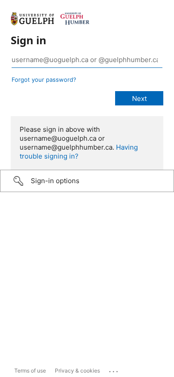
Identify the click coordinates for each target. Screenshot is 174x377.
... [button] (114, 369)
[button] (87, 181)
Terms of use (30, 370)
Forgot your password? (44, 79)
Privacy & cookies (77, 370)
